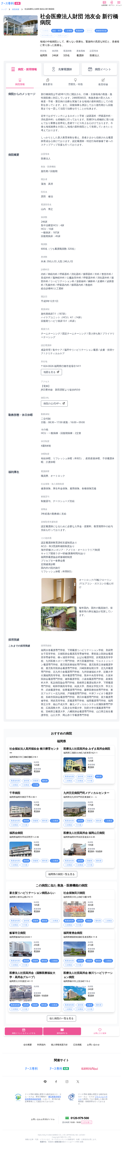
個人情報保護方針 (59, 1044)
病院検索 (15, 9)
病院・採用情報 (27, 69)
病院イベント (103, 69)
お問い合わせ (93, 1044)
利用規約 (41, 1044)
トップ (4, 9)
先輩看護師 (65, 69)
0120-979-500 (80, 1118)
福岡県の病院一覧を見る (61, 874)
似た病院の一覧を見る (62, 1018)
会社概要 (27, 1044)
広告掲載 (77, 1044)
